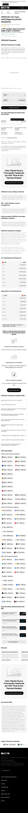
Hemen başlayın (6, 660)
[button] (18, 8)
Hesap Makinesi (9, 12)
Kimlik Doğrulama (9, 367)
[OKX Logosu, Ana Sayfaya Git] (5, 8)
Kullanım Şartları (5, 728)
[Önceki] (2, 744)
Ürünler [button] (3, 783)
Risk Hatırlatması (14, 728)
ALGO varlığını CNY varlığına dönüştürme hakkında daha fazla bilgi (13, 325)
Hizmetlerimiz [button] (4, 787)
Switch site (5, 4)
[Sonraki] (26, 744)
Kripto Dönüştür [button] (5, 797)
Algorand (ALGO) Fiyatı (12, 137)
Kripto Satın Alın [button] (5, 794)
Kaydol (22, 7)
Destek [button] (3, 790)
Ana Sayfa (2, 12)
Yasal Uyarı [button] (4, 780)
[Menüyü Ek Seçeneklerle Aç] (26, 8)
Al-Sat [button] (2, 800)
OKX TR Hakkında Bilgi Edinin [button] (8, 777)
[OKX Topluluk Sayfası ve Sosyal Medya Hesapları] (1, 809)
